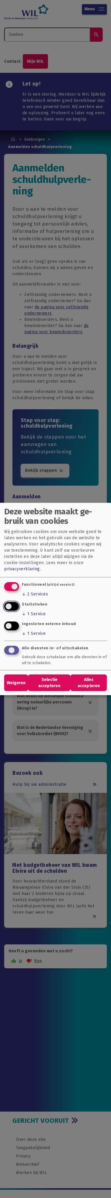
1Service (34, 613)
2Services (35, 594)
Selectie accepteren (49, 682)
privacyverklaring (22, 568)
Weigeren (16, 682)
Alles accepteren (89, 682)
